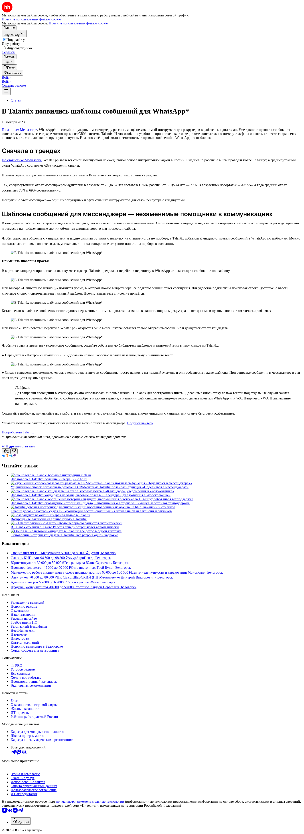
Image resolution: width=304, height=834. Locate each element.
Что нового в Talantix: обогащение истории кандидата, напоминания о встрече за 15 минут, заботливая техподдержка (100, 503)
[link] (9, 67)
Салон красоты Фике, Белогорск (91, 582)
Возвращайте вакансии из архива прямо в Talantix (49, 519)
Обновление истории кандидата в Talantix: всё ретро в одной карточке (64, 535)
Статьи (16, 100)
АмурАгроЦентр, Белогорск (89, 558)
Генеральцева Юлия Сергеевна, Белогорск (96, 563)
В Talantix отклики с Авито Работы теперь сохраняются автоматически (65, 527)
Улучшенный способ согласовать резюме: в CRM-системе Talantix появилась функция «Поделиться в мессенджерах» (99, 487)
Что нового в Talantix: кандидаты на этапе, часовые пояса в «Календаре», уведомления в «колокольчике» (90, 495)
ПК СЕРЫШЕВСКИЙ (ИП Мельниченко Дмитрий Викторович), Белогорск (115, 577)
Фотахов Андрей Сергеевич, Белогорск (106, 587)
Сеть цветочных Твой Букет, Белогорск (101, 567)
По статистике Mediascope (22, 160)
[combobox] (21, 821)
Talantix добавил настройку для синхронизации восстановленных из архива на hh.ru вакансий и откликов (91, 511)
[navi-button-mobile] (6, 91)
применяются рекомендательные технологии (90, 801)
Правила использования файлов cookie (78, 23)
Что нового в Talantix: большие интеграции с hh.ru (49, 479)
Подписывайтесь (140, 423)
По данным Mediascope (19, 130)
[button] (7, 77)
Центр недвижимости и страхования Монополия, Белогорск (177, 572)
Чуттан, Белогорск (102, 553)
